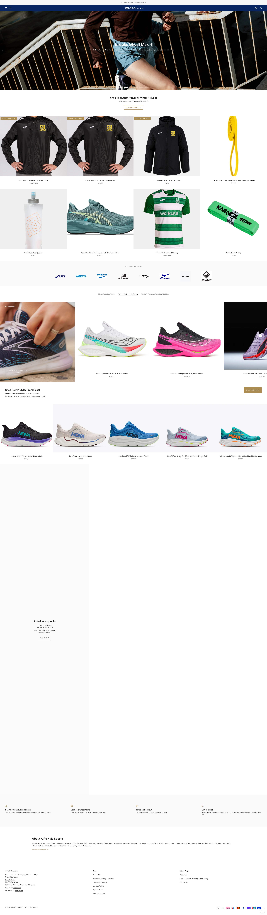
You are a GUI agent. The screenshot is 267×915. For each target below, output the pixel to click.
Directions (44, 638)
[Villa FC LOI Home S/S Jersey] (167, 219)
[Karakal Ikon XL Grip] (233, 219)
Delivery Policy (98, 886)
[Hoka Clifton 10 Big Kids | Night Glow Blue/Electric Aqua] (240, 428)
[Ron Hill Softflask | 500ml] (33, 219)
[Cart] (261, 8)
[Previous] (2, 50)
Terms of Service (99, 894)
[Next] (264, 50)
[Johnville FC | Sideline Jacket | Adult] (167, 146)
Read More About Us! (40, 850)
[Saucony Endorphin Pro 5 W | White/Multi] (112, 336)
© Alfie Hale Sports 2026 (13, 907)
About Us (183, 875)
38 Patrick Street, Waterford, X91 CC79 (20, 885)
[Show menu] (6, 8)
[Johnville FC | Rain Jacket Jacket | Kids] (33, 146)
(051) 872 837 (10, 880)
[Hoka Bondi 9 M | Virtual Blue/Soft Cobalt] (133, 428)
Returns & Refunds (100, 882)
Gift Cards (184, 882)
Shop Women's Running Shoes (18, 371)
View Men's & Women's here (133, 56)
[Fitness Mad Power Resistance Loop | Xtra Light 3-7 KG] (233, 146)
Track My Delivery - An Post (103, 879)
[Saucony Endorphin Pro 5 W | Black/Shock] (187, 336)
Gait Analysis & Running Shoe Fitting (194, 879)
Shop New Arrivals (133, 107)
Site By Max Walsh (31, 907)
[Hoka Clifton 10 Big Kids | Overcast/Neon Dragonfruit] (187, 428)
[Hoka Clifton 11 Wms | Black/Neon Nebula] (26, 428)
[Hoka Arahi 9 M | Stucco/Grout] (80, 428)
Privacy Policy (98, 890)
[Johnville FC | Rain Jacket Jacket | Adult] (100, 146)
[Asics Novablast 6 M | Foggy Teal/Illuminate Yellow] (100, 219)
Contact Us (97, 875)
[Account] (256, 8)
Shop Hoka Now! (252, 390)
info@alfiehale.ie (11, 882)
